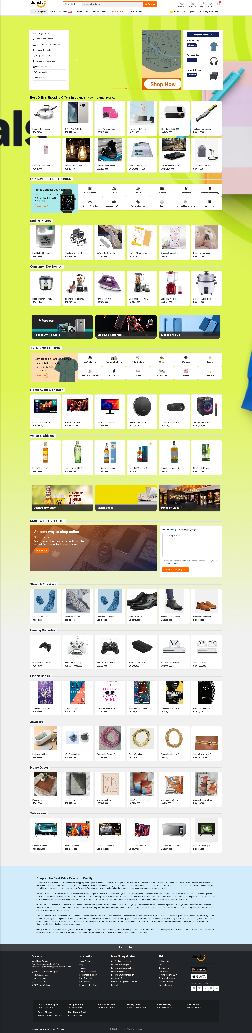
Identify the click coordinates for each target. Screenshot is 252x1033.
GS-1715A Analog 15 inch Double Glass (203, 846)
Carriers (82, 968)
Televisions (41, 78)
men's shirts (138, 896)
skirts (185, 896)
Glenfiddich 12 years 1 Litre (203, 468)
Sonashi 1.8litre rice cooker (203, 299)
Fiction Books (40, 676)
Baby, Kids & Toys (43, 55)
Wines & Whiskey (42, 436)
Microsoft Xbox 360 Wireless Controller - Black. (42, 663)
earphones (75, 924)
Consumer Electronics (45, 61)
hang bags (123, 899)
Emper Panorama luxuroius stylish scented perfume (106, 129)
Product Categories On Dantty (124, 982)
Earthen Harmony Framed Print (203, 800)
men (73, 896)
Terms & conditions (87, 971)
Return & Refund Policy (88, 985)
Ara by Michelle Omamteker (203, 708)
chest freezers (206, 908)
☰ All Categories (39, 12)
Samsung (171, 919)
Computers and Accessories (48, 44)
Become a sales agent (120, 965)
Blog (81, 965)
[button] (76, 60)
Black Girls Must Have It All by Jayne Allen (139, 708)
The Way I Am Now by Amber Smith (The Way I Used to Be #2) (42, 708)
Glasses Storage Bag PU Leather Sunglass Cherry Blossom (171, 253)
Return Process (165, 985)
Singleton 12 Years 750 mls (139, 468)
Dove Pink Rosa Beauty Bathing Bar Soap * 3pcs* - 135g (42, 166)
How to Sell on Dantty (168, 975)
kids (87, 896)
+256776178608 (41, 978)
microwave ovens (179, 908)
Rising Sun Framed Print (139, 800)
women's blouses (166, 896)
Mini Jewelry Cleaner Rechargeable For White (42, 754)
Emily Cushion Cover (169, 800)
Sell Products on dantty (121, 961)
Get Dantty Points (118, 978)
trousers (155, 896)
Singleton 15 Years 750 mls (171, 468)
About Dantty (85, 961)
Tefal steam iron (104, 299)
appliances (56, 908)
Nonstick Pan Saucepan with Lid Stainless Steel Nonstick (42, 129)
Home (52, 11)
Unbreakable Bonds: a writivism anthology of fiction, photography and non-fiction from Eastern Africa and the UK (171, 708)
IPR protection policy (88, 975)
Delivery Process (166, 982)
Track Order (164, 971)
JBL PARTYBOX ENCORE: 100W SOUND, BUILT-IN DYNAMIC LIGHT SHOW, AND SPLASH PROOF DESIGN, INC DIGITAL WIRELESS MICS (203, 422)
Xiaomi (201, 919)
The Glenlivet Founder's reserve (106, 468)
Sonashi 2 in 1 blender (170, 299)
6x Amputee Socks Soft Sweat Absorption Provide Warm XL (106, 253)
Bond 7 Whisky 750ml (41, 468)
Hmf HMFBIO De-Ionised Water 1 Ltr (42, 253)
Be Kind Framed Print (73, 800)
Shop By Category (99, 11)
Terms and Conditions (39, 1029)
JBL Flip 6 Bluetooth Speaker (171, 422)
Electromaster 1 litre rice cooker (42, 299)
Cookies (60, 1029)
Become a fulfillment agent (122, 975)
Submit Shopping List (175, 569)
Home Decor (39, 767)
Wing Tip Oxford (135, 617)
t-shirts (147, 896)
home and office (86, 908)
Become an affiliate (119, 971)
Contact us (164, 968)
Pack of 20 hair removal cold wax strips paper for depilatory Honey (139, 253)
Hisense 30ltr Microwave (171, 846)
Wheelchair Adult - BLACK (74, 253)
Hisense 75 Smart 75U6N (42, 846)
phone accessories (190, 921)
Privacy (53, 1029)
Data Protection (86, 978)
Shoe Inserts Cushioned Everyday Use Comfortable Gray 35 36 (74, 617)
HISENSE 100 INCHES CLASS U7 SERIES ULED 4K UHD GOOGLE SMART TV (74, 422)
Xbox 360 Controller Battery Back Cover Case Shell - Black (139, 663)
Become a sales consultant (122, 968)
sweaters (201, 894)
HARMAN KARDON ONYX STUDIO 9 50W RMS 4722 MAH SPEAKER (139, 422)
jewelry (209, 894)
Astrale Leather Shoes (170, 617)
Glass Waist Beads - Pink (106, 754)
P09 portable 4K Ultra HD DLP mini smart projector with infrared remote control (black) (171, 166)
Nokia (164, 919)
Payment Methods (167, 978)
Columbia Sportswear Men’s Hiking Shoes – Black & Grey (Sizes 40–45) (106, 166)
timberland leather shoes (203, 617)
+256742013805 (41, 982)
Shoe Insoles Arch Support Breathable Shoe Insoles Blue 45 (106, 617)
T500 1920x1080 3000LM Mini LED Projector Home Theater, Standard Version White (171, 129)
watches (105, 899)
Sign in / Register (212, 11)
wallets (132, 899)
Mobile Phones (40, 221)
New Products (82, 11)
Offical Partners (135, 11)
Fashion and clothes (44, 39)
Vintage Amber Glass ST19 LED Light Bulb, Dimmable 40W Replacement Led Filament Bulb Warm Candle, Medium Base (74, 166)
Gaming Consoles (42, 630)
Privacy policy (85, 982)
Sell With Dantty (118, 11)
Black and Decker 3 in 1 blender (139, 299)
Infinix (178, 919)
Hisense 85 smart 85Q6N (74, 846)
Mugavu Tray (37, 800)
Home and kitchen (43, 66)
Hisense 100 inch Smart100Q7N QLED (139, 846)
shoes (194, 894)
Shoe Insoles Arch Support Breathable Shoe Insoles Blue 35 (42, 617)
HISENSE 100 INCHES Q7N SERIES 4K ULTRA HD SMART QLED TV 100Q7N (42, 422)
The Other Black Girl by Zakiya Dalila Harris (106, 708)
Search (151, 4)
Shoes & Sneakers (43, 584)
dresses (178, 896)
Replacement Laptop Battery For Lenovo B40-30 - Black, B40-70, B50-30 (203, 129)
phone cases (62, 924)
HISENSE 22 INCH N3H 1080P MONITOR (106, 422)
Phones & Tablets (43, 50)
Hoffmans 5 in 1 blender (74, 299)
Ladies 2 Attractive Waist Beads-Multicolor (203, 754)
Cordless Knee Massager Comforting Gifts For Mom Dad (203, 253)
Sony (195, 919)
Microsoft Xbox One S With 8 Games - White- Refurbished (171, 663)
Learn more (42, 550)
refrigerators (193, 908)
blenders (40, 910)
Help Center (164, 961)
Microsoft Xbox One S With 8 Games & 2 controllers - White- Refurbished (203, 663)
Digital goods (41, 72)
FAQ (160, 965)
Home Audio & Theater (46, 390)
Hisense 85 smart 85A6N (106, 846)
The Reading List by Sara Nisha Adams (74, 708)
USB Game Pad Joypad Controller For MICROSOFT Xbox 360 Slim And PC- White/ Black (74, 663)
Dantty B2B (116, 985)
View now (192, 45)
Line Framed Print (104, 800)
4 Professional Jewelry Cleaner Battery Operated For (74, 754)
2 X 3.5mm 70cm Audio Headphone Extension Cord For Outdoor (203, 166)
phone (86, 916)
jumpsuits (192, 896)
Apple (190, 919)
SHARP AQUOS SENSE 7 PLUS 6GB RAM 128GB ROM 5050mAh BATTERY (74, 129)
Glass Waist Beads (137, 754)
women (78, 896)
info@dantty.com (41, 975)
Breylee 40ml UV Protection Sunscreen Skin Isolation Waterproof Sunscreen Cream (139, 129)
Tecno (184, 919)
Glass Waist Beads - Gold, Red (171, 754)
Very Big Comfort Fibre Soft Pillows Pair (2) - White (139, 166)
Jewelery (36, 722)
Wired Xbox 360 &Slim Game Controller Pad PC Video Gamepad (106, 663)
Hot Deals (65, 11)
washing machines (53, 910)
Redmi (207, 919)
